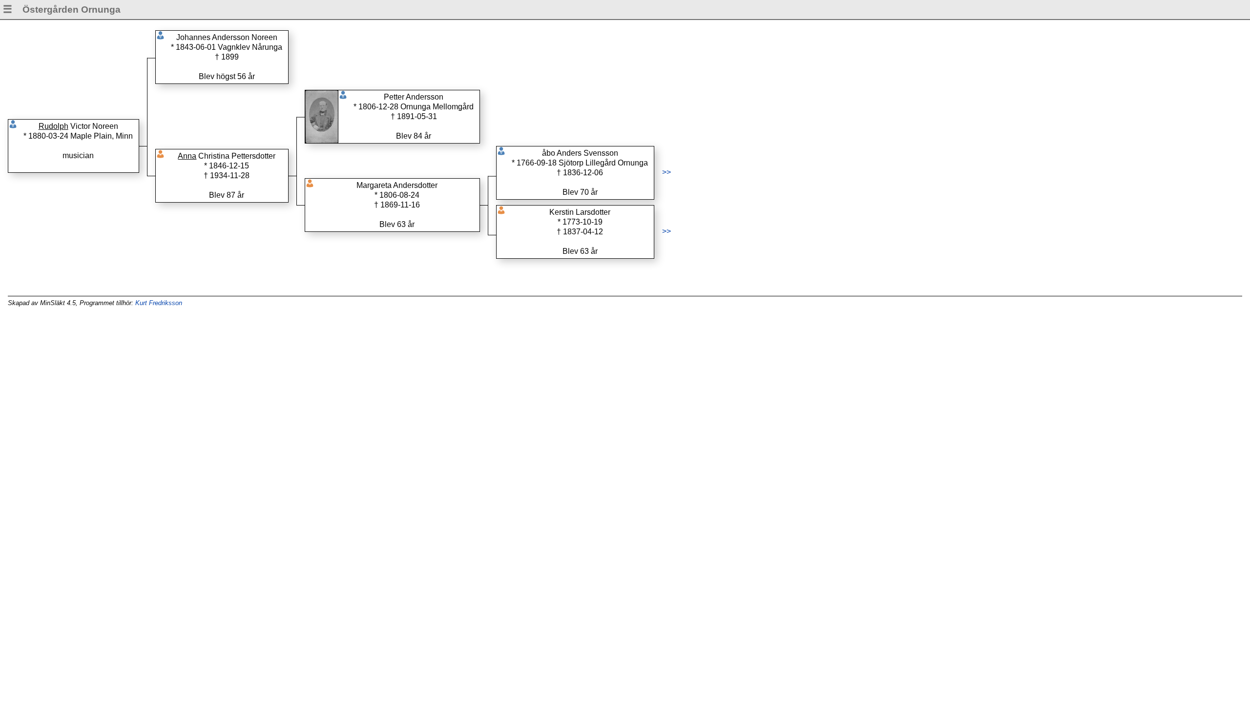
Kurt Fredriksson (158, 303)
